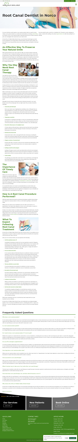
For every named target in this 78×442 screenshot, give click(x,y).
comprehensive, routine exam (25, 180)
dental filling (35, 33)
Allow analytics (72, 438)
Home (3, 418)
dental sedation (14, 214)
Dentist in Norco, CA (6, 427)
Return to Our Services (7, 391)
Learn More (7, 405)
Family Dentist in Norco (7, 429)
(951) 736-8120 (31, 421)
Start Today (60, 405)
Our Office (4, 420)
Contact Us (4, 424)
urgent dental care (60, 33)
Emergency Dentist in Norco (8, 430)
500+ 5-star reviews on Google (10, 396)
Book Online (5, 426)
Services (4, 421)
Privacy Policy (58, 438)
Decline (66, 438)
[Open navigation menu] (76, 4)
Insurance (4, 423)
